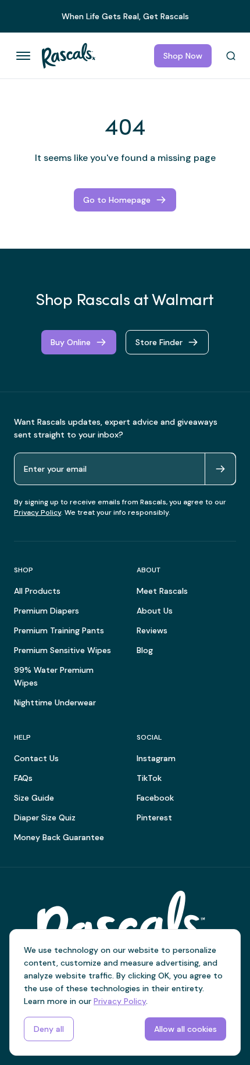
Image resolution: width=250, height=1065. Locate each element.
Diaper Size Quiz (45, 817)
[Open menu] (23, 55)
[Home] (64, 56)
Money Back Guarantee (59, 837)
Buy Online (71, 342)
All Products (37, 591)
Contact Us (36, 758)
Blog (145, 650)
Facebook (155, 798)
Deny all (49, 1029)
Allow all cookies (185, 1029)
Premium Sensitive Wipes (62, 650)
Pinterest (154, 817)
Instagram (156, 758)
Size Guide (34, 798)
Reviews (152, 630)
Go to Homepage (117, 200)
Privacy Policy (37, 512)
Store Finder (159, 342)
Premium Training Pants (59, 630)
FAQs (23, 778)
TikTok (149, 778)
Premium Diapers (46, 610)
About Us (155, 610)
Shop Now (182, 56)
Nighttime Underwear (55, 702)
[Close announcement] (236, 10)
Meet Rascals (162, 591)
